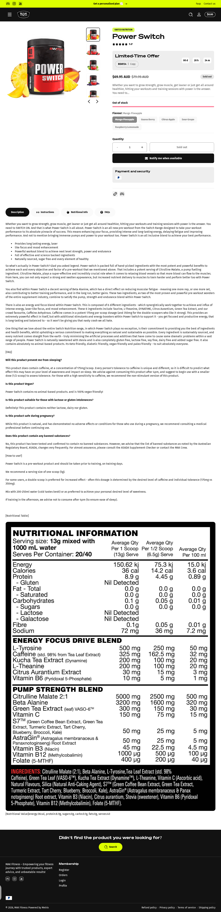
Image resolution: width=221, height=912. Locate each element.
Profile (63, 885)
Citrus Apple (168, 119)
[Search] (191, 14)
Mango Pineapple (124, 119)
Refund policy (149, 907)
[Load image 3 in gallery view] (93, 65)
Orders (63, 875)
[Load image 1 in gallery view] (93, 34)
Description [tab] (17, 212)
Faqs (198, 3)
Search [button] (113, 846)
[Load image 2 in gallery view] (93, 50)
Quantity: (118, 139)
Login (62, 880)
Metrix (45, 907)
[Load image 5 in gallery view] (93, 95)
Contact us (209, 3)
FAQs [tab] (107, 212)
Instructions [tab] (47, 212)
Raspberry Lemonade (127, 127)
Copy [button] (133, 64)
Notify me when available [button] (166, 158)
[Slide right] (97, 101)
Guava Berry (148, 119)
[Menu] (10, 14)
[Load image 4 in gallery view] (93, 80)
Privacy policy (167, 907)
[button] (191, 14)
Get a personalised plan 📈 (108, 3)
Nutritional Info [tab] (79, 212)
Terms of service (187, 907)
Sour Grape (188, 119)
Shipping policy (207, 907)
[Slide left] (89, 101)
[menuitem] (84, 870)
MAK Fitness (21, 907)
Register (64, 870)
